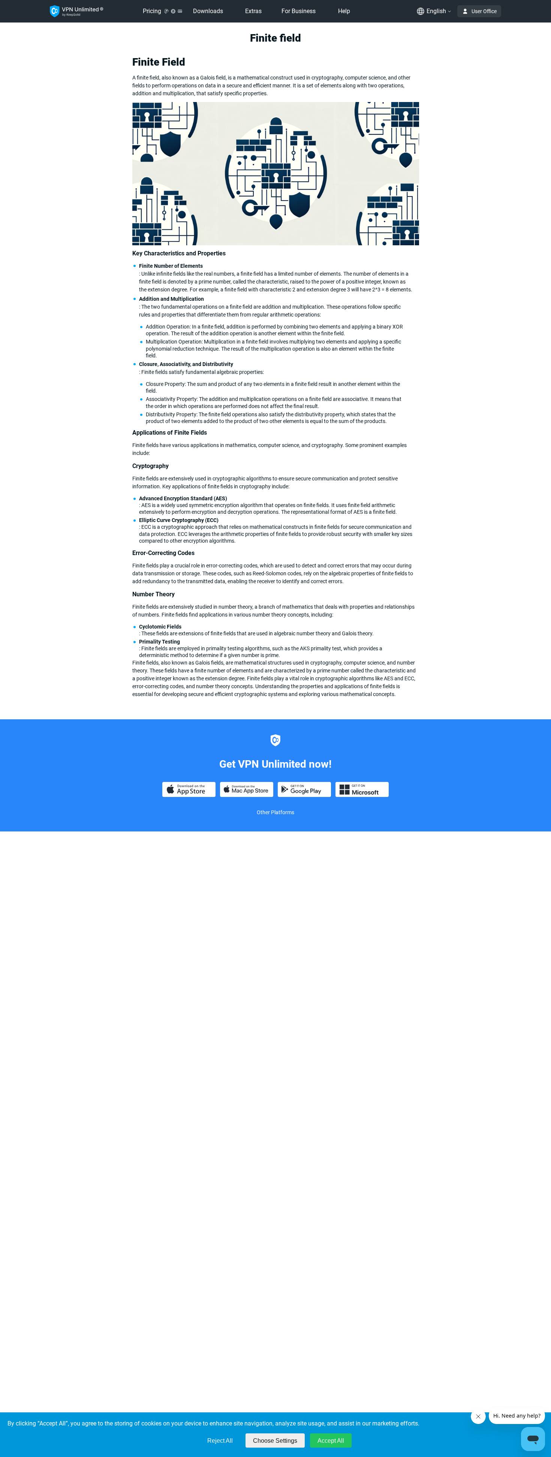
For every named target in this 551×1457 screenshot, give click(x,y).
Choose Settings (275, 1440)
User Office (484, 11)
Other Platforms (275, 812)
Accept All (330, 1440)
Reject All (220, 1440)
